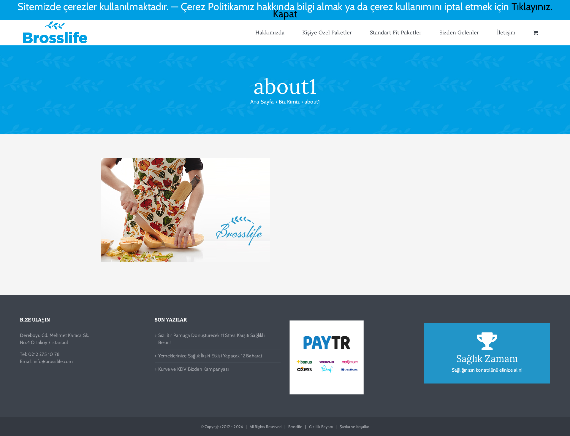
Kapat (285, 13)
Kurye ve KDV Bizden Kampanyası (193, 369)
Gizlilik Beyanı (321, 426)
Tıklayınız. (532, 6)
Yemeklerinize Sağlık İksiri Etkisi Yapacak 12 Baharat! (211, 356)
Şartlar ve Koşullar (354, 426)
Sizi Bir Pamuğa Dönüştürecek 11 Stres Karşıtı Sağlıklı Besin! (211, 338)
